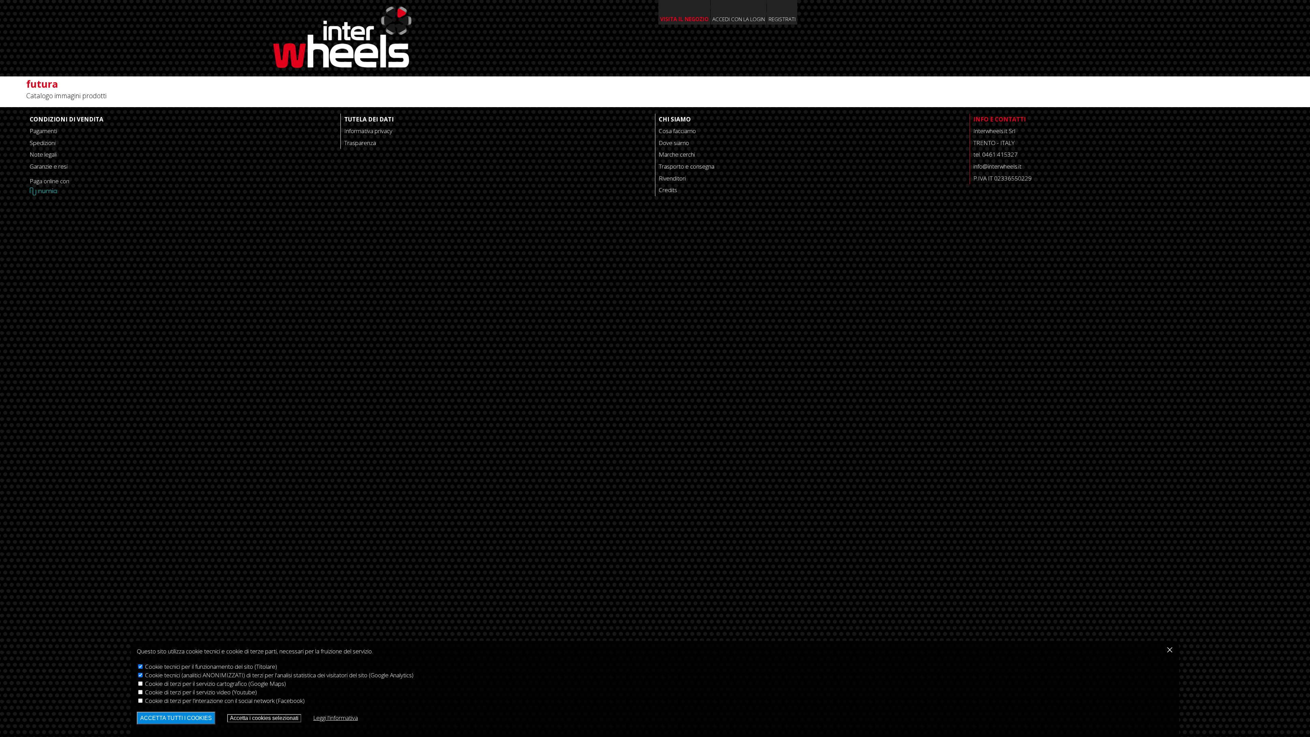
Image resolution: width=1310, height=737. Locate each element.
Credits (668, 190)
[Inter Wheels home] (342, 65)
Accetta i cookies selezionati (264, 718)
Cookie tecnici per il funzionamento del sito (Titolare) (210, 666)
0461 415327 (1000, 154)
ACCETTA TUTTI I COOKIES (176, 718)
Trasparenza (360, 143)
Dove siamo (674, 143)
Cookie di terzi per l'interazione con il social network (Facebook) (224, 701)
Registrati (782, 19)
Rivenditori (672, 178)
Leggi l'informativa (335, 718)
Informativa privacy (368, 131)
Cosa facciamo (677, 131)
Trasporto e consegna (686, 166)
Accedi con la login (738, 19)
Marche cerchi (677, 154)
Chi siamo (675, 119)
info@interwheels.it (997, 166)
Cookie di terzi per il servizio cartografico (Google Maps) (215, 684)
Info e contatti (999, 119)
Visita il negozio (684, 19)
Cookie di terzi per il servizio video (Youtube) (200, 692)
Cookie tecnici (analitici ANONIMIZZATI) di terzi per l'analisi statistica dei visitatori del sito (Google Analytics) (278, 675)
